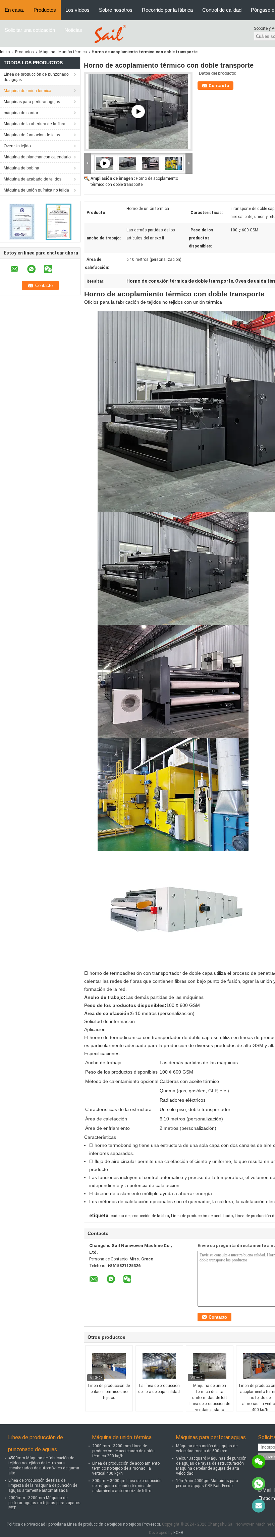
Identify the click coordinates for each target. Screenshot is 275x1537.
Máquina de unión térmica (63, 52)
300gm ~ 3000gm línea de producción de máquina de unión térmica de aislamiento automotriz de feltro (127, 1485)
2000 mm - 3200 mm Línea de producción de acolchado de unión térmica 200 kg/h (123, 1451)
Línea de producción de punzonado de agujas (36, 77)
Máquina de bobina (21, 168)
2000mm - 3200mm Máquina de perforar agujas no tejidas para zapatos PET (44, 1502)
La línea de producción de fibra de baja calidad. (159, 1388)
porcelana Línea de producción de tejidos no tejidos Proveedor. (105, 1524)
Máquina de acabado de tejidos (32, 179)
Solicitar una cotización (30, 30)
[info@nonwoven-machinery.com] (258, 1506)
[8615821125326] (258, 1483)
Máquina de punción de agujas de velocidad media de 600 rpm (206, 1448)
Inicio (5, 52)
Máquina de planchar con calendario (37, 157)
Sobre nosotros (115, 10)
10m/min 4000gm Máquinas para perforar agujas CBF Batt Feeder (207, 1483)
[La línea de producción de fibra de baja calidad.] (159, 1366)
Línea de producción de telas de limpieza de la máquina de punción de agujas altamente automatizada (42, 1485)
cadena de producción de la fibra (140, 1216)
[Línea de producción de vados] (138, 111)
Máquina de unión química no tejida (36, 190)
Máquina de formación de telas (32, 135)
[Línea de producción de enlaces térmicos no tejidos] (109, 1366)
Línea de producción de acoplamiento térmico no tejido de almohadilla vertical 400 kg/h (126, 1468)
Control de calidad (221, 10)
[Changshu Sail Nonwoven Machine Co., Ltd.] (109, 33)
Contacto (219, 85)
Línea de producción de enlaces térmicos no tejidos (109, 1391)
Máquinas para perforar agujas (32, 101)
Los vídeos (77, 10)
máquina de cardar (21, 113)
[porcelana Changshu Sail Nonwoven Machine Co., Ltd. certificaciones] (22, 221)
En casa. (14, 10)
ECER (178, 1532)
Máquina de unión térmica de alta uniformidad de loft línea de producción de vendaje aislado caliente (209, 1400)
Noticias (73, 30)
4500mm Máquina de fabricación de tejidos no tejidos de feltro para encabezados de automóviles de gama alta (43, 1465)
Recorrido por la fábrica (167, 10)
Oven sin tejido (17, 146)
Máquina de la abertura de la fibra (34, 124)
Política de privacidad (26, 1524)
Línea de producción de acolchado (202, 1216)
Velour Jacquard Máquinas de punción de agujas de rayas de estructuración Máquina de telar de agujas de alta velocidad (211, 1466)
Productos (45, 10)
